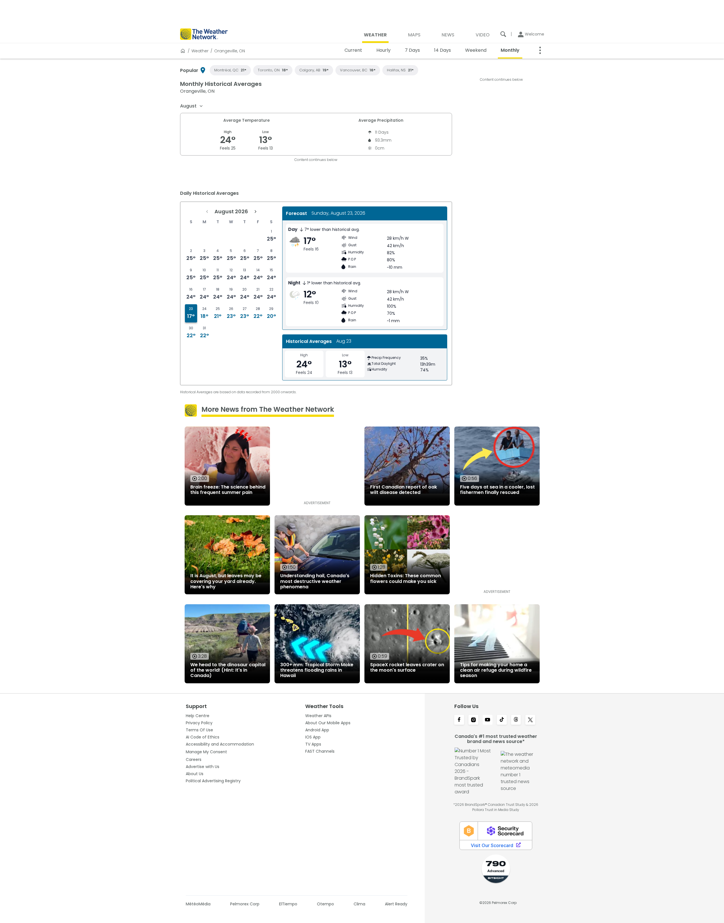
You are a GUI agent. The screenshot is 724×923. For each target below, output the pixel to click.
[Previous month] (207, 211)
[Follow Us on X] (530, 720)
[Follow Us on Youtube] (487, 720)
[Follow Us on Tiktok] (502, 720)
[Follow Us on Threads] (516, 720)
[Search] (503, 34)
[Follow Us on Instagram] (473, 720)
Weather (200, 51)
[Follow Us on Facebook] (459, 720)
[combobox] (191, 106)
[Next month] (255, 211)
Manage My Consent (206, 751)
